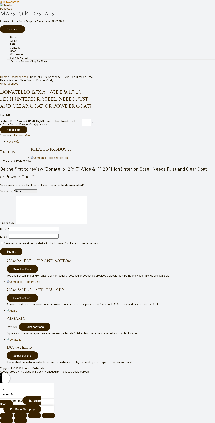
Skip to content (9, 1)
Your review (8, 222)
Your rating (7, 191)
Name (4, 229)
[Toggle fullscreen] (20, 415)
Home (3, 76)
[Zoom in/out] (6, 415)
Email (4, 236)
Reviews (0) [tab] (13, 141)
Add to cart (13, 129)
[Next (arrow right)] (20, 420)
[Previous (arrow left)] (6, 420)
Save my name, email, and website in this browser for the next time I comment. (52, 243)
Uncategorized (19, 76)
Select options (22, 269)
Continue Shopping (22, 409)
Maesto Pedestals (27, 14)
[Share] (34, 415)
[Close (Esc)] (48, 415)
